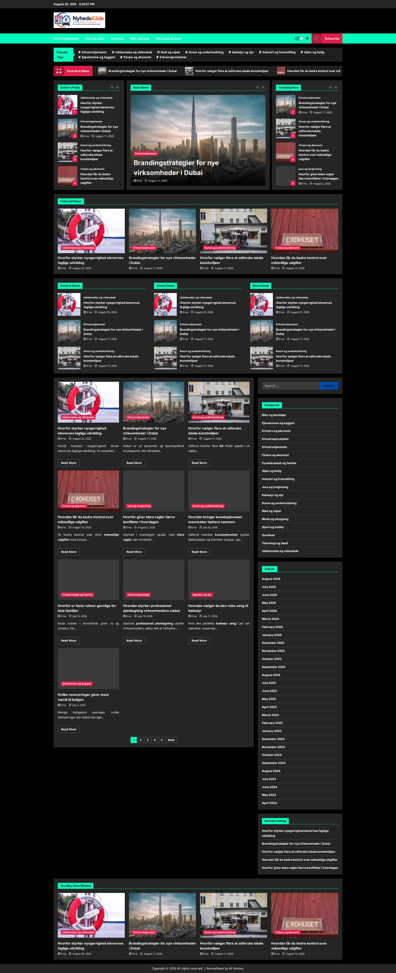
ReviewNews (215, 968)
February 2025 (272, 723)
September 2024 (273, 763)
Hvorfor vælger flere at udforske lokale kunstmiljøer (160, 71)
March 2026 (270, 619)
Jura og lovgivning (92, 169)
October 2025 (272, 659)
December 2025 (273, 642)
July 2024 (269, 779)
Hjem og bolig (139, 38)
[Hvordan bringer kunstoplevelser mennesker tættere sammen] (219, 491)
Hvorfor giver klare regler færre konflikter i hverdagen (67, 176)
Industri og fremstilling (279, 52)
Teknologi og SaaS (168, 38)
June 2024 (269, 787)
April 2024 (269, 803)
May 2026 (269, 602)
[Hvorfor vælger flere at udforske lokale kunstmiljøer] (233, 231)
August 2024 (271, 771)
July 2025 (269, 683)
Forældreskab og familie (77, 594)
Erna (86, 112)
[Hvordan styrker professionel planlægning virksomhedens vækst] (153, 579)
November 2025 (273, 651)
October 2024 (272, 755)
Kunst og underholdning (206, 52)
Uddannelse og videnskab (133, 52)
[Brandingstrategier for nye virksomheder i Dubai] (198, 140)
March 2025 (270, 715)
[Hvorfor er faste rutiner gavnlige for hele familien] (88, 579)
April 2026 (269, 610)
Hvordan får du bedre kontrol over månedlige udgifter (253, 71)
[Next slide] (117, 87)
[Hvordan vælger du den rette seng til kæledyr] (219, 579)
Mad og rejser (95, 38)
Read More (70, 463)
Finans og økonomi (137, 57)
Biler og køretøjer (274, 415)
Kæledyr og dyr (243, 52)
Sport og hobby (273, 527)
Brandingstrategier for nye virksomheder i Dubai (67, 105)
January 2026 (272, 635)
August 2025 (271, 675)
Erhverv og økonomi (276, 431)
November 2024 (273, 747)
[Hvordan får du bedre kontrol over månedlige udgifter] (304, 231)
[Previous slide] (112, 87)
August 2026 (271, 578)
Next (171, 740)
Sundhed (117, 38)
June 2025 (269, 691)
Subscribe (332, 38)
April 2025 (269, 707)
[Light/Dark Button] (299, 39)
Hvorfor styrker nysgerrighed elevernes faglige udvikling (286, 176)
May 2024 (269, 795)
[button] (307, 38)
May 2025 (269, 699)
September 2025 (273, 667)
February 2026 (272, 627)
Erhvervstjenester (66, 38)
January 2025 (272, 731)
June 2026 (269, 595)
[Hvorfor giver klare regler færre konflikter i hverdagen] (153, 491)
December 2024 (273, 739)
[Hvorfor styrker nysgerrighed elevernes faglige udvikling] (91, 231)
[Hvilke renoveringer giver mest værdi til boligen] (88, 668)
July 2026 (269, 587)
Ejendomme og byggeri (98, 57)
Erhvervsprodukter (173, 57)
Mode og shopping (275, 519)
